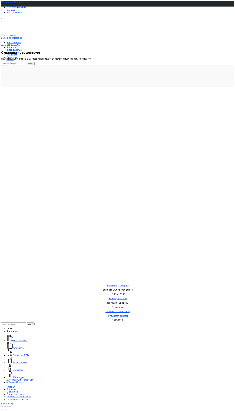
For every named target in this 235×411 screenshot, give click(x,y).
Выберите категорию (11, 38)
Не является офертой (117, 316)
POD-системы (14, 42)
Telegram (124, 285)
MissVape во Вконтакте (12, 2)
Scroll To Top (7, 404)
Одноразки (12, 57)
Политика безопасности (118, 311)
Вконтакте (112, 285)
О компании (117, 307)
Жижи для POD (14, 50)
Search (30, 64)
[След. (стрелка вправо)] (5, 409)
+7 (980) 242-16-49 (118, 298)
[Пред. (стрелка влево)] (2, 409)
